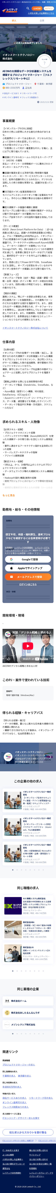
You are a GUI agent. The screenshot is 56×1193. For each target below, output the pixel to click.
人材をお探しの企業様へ (12, 1159)
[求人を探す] (28, 8)
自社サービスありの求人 (14, 1097)
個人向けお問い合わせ (38, 1150)
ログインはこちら (28, 584)
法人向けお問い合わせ (38, 1159)
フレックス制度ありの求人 (15, 1106)
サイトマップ (34, 1154)
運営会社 (6, 1168)
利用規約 (8, 547)
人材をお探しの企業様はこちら (41, 13)
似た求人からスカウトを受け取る (28, 1132)
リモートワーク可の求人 (41, 1097)
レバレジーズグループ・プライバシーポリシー (27, 549)
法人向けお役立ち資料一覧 (40, 1163)
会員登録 (37, 8)
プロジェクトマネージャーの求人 (18, 1064)
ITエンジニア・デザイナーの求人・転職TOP (17, 1140)
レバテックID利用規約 (23, 547)
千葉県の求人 (9, 1075)
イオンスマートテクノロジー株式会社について (25, 327)
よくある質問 (8, 1154)
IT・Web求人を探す (10, 1150)
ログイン (49, 8)
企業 (42, 20)
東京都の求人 (24, 1075)
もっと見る (8, 495)
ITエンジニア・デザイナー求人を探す (21, 1118)
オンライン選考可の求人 (14, 1102)
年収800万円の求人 (11, 1086)
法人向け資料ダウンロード (13, 1163)
